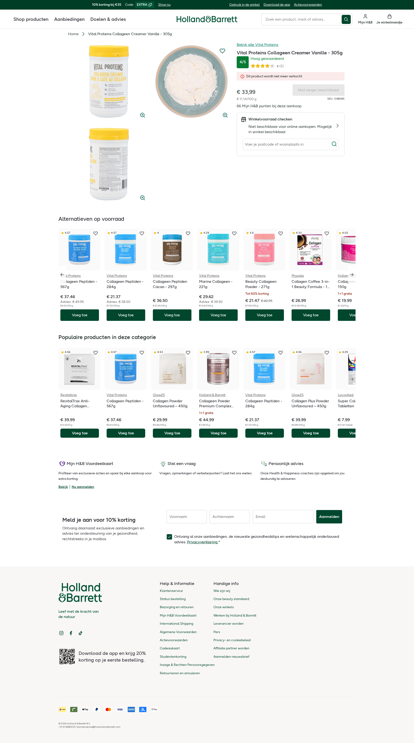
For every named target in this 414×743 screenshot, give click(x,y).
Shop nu (164, 5)
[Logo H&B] (207, 21)
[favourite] (95, 233)
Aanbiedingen (69, 19)
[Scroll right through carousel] (352, 274)
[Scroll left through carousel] (62, 274)
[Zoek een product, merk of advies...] (347, 19)
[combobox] (301, 19)
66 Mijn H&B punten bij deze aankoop (269, 106)
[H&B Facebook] (71, 633)
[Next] (352, 379)
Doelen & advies (108, 19)
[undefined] (108, 81)
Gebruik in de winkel (244, 5)
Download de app (277, 5)
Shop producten (30, 19)
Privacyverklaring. (202, 542)
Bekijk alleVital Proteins (257, 44)
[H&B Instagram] (61, 633)
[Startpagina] (207, 19)
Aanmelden (329, 516)
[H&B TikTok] (80, 633)
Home (73, 34)
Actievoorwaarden (308, 5)
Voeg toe (80, 433)
